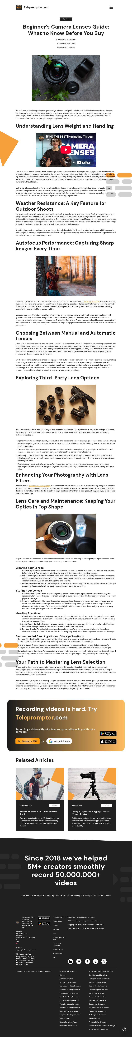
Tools (54, 933)
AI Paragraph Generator (97, 1015)
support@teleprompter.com (25, 950)
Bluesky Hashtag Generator (69, 1011)
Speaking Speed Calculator (98, 975)
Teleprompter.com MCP (59, 938)
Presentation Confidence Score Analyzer (102, 1026)
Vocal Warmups (94, 1019)
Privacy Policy (58, 949)
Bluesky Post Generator (97, 1004)
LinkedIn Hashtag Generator (69, 1000)
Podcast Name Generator (97, 1011)
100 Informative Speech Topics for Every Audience (84, 921)
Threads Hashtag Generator (69, 1004)
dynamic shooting (91, 301)
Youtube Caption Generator (98, 986)
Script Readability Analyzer (98, 1029)
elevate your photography (39, 486)
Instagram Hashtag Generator (70, 986)
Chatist (62, 975)
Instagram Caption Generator (99, 979)
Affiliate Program (59, 917)
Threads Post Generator (97, 997)
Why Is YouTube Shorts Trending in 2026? (81, 917)
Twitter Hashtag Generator (69, 993)
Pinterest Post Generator (97, 1000)
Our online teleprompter (68, 972)
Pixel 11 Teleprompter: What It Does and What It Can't (86, 928)
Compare (56, 929)
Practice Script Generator (98, 1022)
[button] (111, 7)
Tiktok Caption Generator (97, 982)
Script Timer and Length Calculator (101, 972)
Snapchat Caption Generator (99, 1008)
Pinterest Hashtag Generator (70, 1008)
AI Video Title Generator (68, 982)
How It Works (57, 921)
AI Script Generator (66, 979)
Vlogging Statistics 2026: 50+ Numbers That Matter (85, 925)
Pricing (55, 925)
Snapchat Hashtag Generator (70, 1015)
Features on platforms (57, 944)
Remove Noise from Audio (68, 1026)
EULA (55, 957)
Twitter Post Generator (97, 993)
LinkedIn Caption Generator (98, 990)
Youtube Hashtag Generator (69, 997)
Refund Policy (57, 953)
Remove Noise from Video (68, 1022)
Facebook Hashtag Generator (70, 990)
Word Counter (64, 1019)
